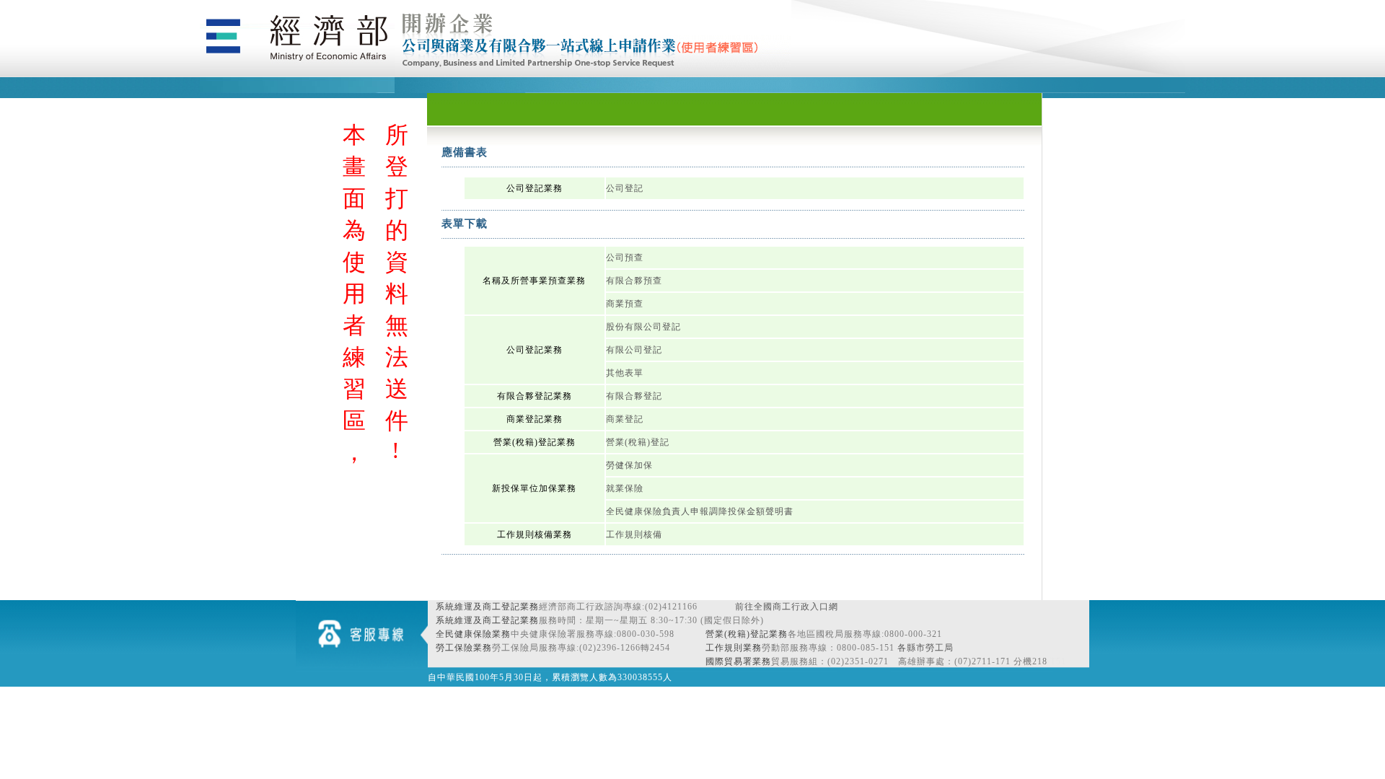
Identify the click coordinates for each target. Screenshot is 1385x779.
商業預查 (624, 304)
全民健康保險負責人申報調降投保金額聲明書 (699, 511)
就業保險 (624, 488)
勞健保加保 (629, 465)
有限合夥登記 (634, 396)
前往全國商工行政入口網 (786, 606)
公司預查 (624, 257)
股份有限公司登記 (643, 327)
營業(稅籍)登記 (637, 442)
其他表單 (624, 373)
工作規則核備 (634, 534)
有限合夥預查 (634, 281)
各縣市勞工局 (925, 647)
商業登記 (624, 419)
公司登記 (624, 188)
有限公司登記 (634, 350)
